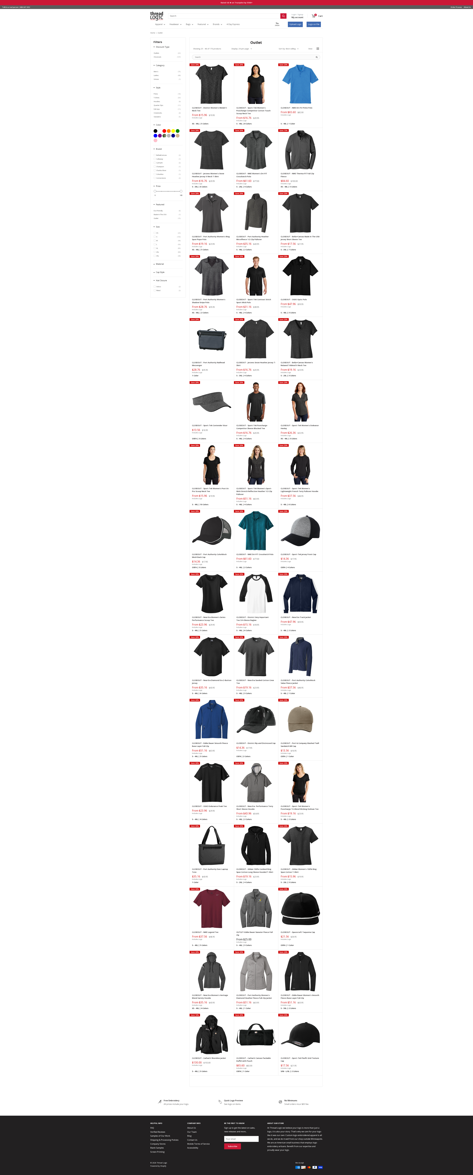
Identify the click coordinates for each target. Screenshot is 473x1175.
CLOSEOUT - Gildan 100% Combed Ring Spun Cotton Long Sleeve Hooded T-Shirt (254, 870)
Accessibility (192, 1147)
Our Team (192, 1132)
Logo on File (313, 24)
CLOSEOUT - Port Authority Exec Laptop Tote (210, 870)
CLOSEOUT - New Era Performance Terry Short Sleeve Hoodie (254, 807)
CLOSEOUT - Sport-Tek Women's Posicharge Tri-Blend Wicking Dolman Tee (300, 807)
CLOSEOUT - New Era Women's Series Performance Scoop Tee (208, 618)
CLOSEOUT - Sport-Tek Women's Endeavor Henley (300, 426)
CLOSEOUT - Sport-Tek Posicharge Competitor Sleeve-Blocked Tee (251, 426)
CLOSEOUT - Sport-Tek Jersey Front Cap (298, 554)
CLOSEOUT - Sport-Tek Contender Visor (209, 425)
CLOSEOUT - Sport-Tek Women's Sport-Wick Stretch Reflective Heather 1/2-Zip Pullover (254, 491)
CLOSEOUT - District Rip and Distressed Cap (256, 743)
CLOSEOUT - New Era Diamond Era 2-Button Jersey (211, 681)
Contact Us (192, 1140)
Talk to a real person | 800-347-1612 (16, 7)
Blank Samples (157, 1147)
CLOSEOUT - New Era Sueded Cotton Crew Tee (255, 681)
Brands (216, 24)
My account (297, 17)
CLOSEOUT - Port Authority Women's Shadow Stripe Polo (208, 300)
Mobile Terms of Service (198, 1143)
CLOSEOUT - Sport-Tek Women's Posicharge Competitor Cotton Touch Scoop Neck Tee (253, 110)
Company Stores (158, 1143)
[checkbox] (167, 53)
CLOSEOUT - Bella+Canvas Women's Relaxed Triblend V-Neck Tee (297, 364)
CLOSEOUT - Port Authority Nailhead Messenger (208, 364)
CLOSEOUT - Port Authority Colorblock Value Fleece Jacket (298, 681)
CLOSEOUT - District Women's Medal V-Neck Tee (209, 109)
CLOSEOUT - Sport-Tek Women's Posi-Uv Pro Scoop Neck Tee (210, 489)
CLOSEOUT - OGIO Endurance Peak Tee (209, 806)
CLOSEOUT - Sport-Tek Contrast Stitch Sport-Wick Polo (253, 300)
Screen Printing (157, 1152)
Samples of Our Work (160, 1135)
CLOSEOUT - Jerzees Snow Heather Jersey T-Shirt (256, 364)
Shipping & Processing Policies (164, 1140)
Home (152, 33)
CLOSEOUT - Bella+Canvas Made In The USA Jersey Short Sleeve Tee (300, 238)
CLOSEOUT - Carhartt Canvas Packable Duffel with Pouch (253, 1059)
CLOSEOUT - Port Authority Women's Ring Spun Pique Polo (211, 238)
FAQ (152, 1127)
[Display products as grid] (318, 49)
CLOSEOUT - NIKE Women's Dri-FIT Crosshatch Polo (251, 175)
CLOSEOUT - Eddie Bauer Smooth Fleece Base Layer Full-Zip (210, 744)
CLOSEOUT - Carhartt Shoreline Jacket (209, 1058)
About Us (467, 7)
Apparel (158, 24)
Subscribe (232, 1146)
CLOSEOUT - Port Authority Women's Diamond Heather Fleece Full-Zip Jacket (254, 996)
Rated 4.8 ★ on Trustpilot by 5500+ (236, 2)
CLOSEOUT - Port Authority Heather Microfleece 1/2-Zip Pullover (252, 238)
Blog (189, 1135)
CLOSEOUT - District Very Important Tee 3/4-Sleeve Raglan (252, 618)
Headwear (174, 24)
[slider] (155, 191)
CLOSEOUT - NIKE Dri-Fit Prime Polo (296, 107)
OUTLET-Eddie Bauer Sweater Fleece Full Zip (254, 933)
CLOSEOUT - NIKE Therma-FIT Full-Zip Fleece (297, 175)
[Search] (283, 16)
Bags (188, 24)
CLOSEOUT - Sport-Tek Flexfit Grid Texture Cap (300, 1059)
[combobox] (224, 16)
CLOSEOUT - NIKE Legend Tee (205, 932)
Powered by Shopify (158, 1166)
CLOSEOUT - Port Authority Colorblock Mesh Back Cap (209, 555)
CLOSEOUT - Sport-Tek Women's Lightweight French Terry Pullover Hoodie (299, 489)
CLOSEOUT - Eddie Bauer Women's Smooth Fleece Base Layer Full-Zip (300, 996)
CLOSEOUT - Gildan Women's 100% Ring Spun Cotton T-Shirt (299, 870)
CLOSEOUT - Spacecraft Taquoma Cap (298, 932)
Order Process (456, 7)
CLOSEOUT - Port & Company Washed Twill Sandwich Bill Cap (300, 744)
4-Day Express (233, 24)
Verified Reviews (157, 1132)
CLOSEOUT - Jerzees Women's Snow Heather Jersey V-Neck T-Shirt (208, 175)
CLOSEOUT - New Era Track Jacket (296, 617)
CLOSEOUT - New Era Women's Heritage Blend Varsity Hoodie (210, 996)
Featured (202, 24)
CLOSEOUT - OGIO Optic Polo (294, 299)
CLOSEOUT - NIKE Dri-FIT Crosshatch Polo (254, 554)
